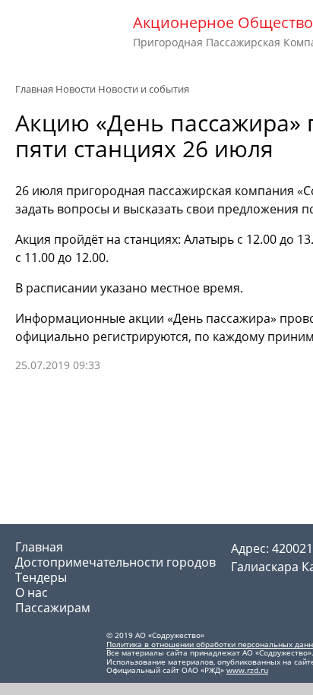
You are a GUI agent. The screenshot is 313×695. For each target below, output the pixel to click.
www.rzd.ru (247, 670)
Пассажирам (52, 607)
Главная (34, 89)
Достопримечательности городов (115, 562)
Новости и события (143, 89)
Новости (75, 89)
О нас (31, 592)
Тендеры (41, 577)
